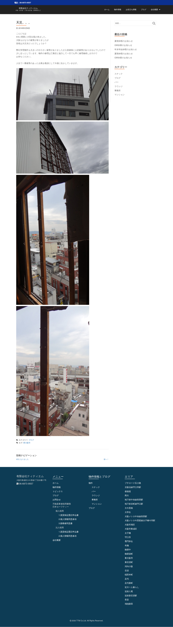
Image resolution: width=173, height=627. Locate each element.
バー (116, 82)
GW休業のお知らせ (123, 45)
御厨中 (128, 549)
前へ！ (106, 459)
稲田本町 (129, 574)
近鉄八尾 (129, 591)
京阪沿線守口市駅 (133, 487)
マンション (119, 94)
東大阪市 (26, 442)
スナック (118, 73)
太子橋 (128, 532)
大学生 (128, 512)
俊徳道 (128, 491)
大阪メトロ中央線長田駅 (136, 516)
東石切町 (129, 562)
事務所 (117, 90)
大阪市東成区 (131, 528)
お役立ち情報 (131, 10)
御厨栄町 (129, 553)
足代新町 (129, 582)
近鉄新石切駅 (131, 595)
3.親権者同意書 (65, 523)
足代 (127, 578)
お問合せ (57, 499)
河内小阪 (129, 566)
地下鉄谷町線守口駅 (134, 503)
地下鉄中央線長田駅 (134, 499)
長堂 (127, 599)
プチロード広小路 (133, 482)
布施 (127, 545)
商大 (127, 495)
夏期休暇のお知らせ (123, 40)
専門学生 (129, 541)
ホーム (107, 10)
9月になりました (22, 459)
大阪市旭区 (130, 524)
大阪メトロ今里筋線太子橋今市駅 (140, 520)
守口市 (128, 537)
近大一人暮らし (132, 587)
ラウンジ (118, 86)
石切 (127, 570)
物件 (91, 482)
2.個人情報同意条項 (67, 519)
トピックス (58, 491)
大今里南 (129, 507)
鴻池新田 (129, 603)
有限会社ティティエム (28, 8)
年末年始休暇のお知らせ (125, 49)
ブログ (143, 10)
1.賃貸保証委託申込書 (69, 515)
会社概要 (154, 10)
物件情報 (117, 10)
